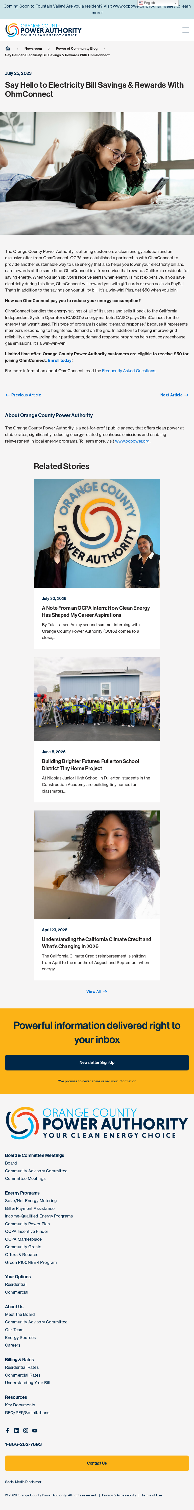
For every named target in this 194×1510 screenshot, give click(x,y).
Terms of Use (151, 1495)
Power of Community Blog (77, 48)
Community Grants (23, 1246)
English (149, 3)
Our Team (14, 1329)
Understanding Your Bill (27, 1382)
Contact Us (97, 1463)
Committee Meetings (25, 1178)
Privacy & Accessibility (119, 1495)
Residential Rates (22, 1367)
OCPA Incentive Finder (26, 1231)
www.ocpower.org (132, 441)
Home (8, 48)
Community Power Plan (27, 1223)
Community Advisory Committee (36, 1170)
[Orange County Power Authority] (43, 29)
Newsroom (33, 48)
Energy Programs (22, 1193)
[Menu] (185, 30)
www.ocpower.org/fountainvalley (144, 6)
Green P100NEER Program (31, 1262)
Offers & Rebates (21, 1254)
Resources (16, 1397)
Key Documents (20, 1404)
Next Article (171, 395)
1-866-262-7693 (23, 1444)
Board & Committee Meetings (34, 1155)
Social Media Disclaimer (23, 1482)
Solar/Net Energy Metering (31, 1200)
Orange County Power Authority (42, 1495)
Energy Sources (20, 1337)
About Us (14, 1307)
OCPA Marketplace (23, 1239)
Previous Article (26, 395)
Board (11, 1163)
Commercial (17, 1292)
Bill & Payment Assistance (30, 1208)
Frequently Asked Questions (128, 370)
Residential (16, 1284)
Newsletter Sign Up (97, 1062)
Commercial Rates (23, 1375)
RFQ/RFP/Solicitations (27, 1412)
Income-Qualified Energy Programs (39, 1215)
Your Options (18, 1277)
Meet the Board (20, 1314)
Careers (12, 1345)
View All (94, 991)
